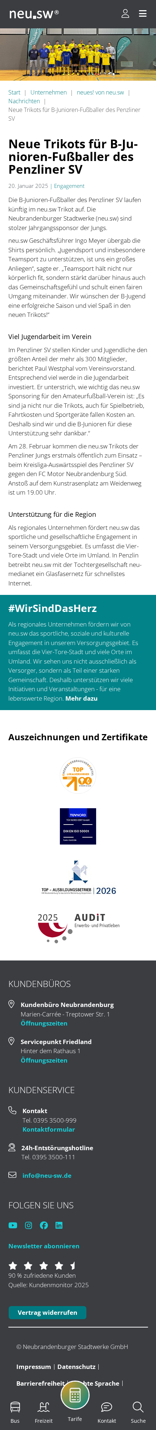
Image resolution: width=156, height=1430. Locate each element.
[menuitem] (91, 1400)
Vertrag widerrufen (47, 1312)
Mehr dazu (81, 698)
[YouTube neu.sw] (16, 1226)
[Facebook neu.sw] (47, 1226)
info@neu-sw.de (46, 1175)
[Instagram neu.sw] (31, 1226)
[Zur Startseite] (34, 14)
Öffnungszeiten (44, 1023)
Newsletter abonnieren (43, 1246)
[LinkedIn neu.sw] (62, 1226)
